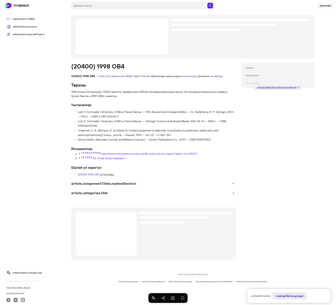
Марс (129, 76)
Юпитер (144, 76)
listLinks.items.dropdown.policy (251, 281)
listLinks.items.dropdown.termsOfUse (214, 281)
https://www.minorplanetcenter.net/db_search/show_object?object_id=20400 (148, 153)
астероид (217, 76)
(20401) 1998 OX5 (88, 174)
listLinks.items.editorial (153, 281)
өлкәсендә (190, 76)
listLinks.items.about (18, 287)
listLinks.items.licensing (180, 281)
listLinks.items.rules (128, 281)
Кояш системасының (112, 76)
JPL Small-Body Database (108, 158)
